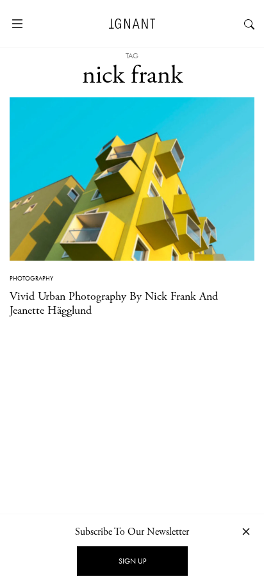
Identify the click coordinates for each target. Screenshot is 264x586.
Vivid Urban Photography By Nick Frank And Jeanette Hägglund (114, 303)
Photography (31, 278)
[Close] (246, 531)
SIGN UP (132, 561)
